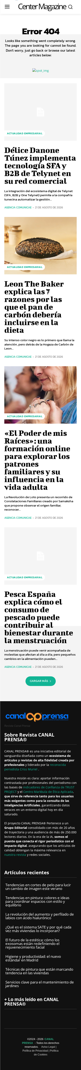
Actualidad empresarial (24, 133)
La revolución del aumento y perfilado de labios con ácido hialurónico (39, 916)
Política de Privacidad (35, 1050)
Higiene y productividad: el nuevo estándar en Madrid (33, 958)
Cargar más (39, 681)
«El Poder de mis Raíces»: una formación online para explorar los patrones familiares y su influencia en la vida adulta (37, 459)
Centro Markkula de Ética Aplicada (48, 792)
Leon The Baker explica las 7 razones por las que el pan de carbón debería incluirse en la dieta (34, 306)
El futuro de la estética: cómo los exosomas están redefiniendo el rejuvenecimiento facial (32, 943)
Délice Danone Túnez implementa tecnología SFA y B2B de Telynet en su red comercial (40, 165)
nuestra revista (15, 855)
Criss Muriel (29, 769)
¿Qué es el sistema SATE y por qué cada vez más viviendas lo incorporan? (38, 929)
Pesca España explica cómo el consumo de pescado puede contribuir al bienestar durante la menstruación (38, 617)
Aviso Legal (48, 1046)
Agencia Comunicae (18, 207)
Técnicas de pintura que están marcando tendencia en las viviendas (39, 971)
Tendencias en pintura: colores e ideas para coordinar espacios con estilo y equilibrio (37, 901)
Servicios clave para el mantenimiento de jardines (39, 984)
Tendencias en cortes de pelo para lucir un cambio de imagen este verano (38, 886)
